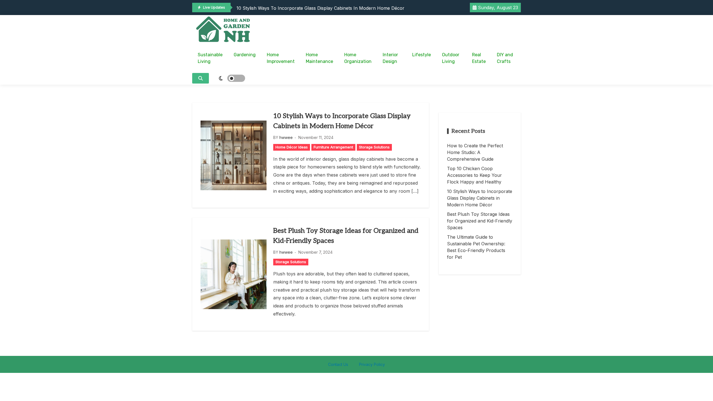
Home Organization (358, 58)
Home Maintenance (319, 58)
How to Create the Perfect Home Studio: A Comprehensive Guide (475, 152)
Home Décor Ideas (291, 147)
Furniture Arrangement (333, 147)
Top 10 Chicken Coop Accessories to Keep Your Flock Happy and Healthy (474, 175)
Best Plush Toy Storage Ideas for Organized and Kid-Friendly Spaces (345, 236)
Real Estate (479, 58)
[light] (228, 78)
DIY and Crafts (505, 58)
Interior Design (390, 58)
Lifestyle (421, 54)
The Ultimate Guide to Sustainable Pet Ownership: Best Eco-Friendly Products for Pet (476, 247)
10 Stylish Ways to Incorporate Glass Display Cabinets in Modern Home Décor (320, 8)
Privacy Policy (372, 364)
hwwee (286, 137)
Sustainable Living (210, 58)
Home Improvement (281, 58)
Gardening (245, 54)
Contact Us (338, 364)
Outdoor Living (450, 58)
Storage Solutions (374, 147)
